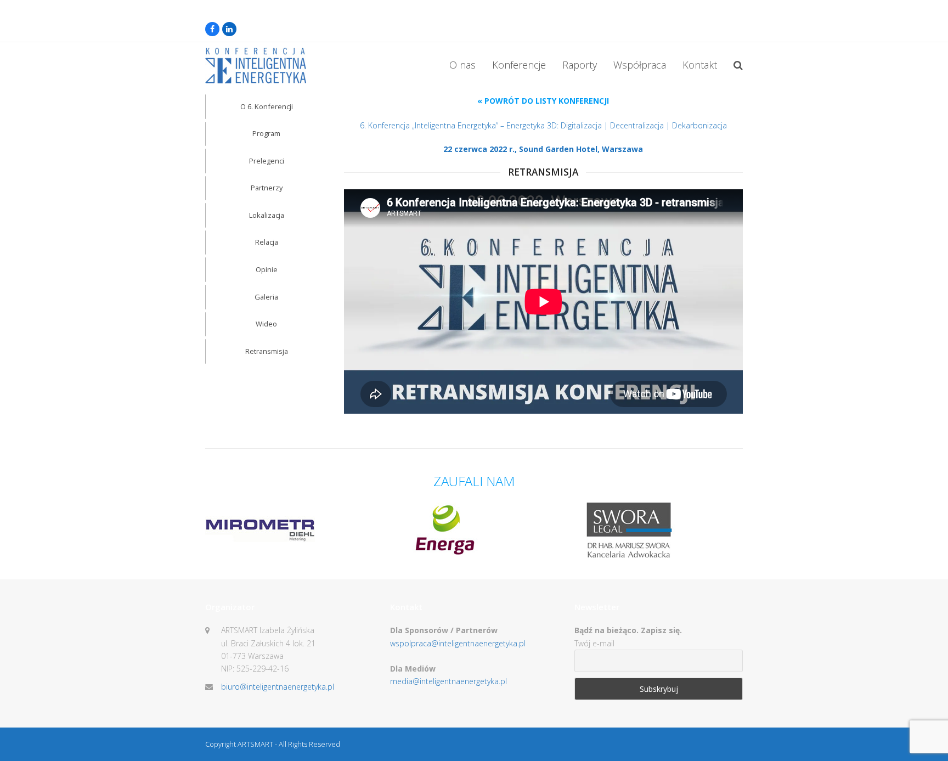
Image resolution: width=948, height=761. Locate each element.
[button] (738, 66)
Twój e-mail (594, 643)
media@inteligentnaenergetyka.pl (448, 681)
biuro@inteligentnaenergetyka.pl (277, 686)
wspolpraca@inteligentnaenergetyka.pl (458, 643)
